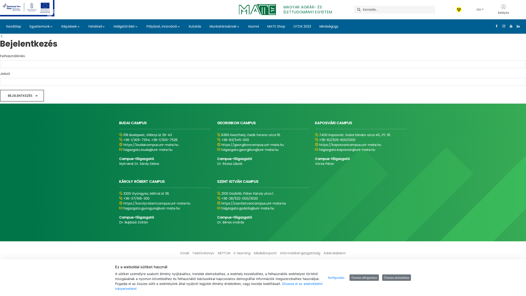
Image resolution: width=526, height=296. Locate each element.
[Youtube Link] (509, 26)
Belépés (503, 13)
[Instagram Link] (502, 26)
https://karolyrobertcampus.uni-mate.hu (156, 203)
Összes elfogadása (364, 277)
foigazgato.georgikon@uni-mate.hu (249, 149)
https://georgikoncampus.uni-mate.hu (252, 144)
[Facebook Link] (495, 26)
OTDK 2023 (302, 26)
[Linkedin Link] (516, 26)
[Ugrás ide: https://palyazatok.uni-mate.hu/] (32, 8)
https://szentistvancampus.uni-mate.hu (253, 203)
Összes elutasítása (396, 277)
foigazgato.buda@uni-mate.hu (147, 149)
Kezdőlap (13, 26)
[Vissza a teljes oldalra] (1, 36)
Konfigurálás (336, 277)
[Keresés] (359, 9)
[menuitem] (185, 253)
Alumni (253, 26)
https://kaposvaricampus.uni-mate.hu (350, 144)
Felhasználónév (12, 56)
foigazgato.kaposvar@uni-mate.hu (347, 149)
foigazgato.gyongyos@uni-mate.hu (151, 208)
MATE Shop (276, 26)
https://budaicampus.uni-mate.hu (150, 144)
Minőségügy (328, 26)
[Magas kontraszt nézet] (459, 9)
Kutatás (195, 26)
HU (478, 9)
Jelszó (5, 73)
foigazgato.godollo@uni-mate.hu (247, 208)
